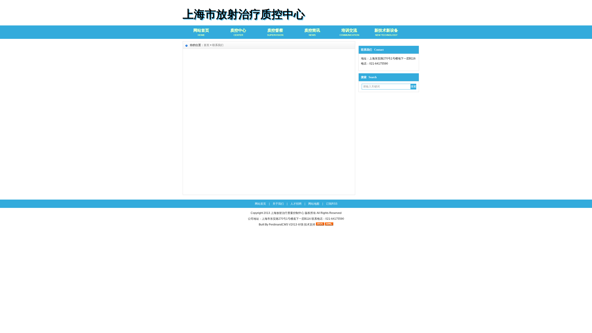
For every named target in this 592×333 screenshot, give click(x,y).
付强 (300, 224)
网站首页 (201, 32)
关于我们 (278, 203)
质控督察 (275, 32)
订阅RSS (331, 203)
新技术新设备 (386, 32)
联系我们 (217, 45)
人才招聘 (296, 203)
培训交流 (349, 32)
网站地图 (313, 203)
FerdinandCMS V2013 (283, 224)
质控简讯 (312, 32)
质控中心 (238, 32)
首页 (206, 45)
